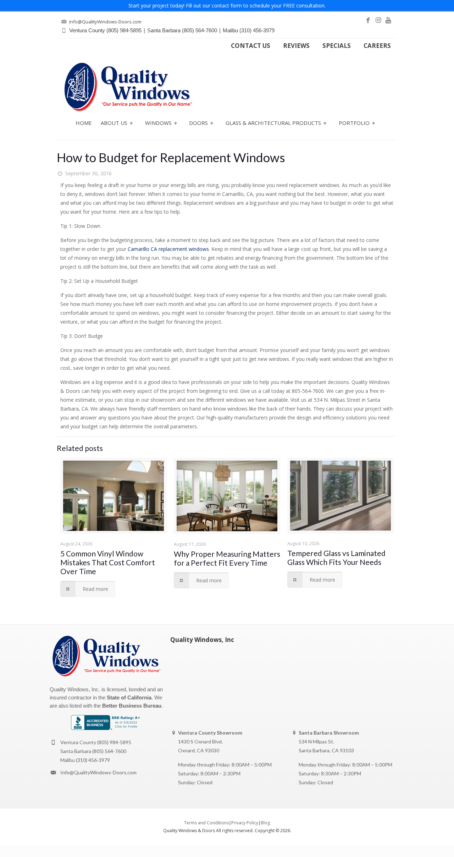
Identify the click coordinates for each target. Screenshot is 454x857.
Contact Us (250, 45)
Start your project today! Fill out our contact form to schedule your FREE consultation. (227, 5)
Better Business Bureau (131, 706)
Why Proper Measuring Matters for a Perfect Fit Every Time (227, 558)
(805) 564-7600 (109, 751)
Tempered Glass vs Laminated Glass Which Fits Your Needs (336, 557)
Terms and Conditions (206, 823)
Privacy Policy (244, 823)
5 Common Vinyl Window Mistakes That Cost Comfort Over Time (107, 562)
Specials (336, 45)
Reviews (296, 45)
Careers (377, 45)
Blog (265, 823)
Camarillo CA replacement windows (168, 249)
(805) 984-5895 (114, 742)
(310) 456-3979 (93, 760)
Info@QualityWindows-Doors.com (98, 772)
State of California (129, 697)
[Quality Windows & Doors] (128, 87)
